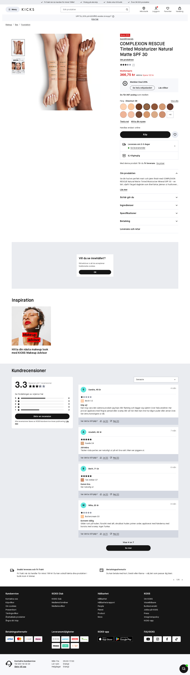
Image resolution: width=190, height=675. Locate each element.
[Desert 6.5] (162, 106)
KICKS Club (56, 599)
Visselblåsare (150, 602)
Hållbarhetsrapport (106, 602)
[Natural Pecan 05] (123, 114)
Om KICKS (148, 599)
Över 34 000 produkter (140, 2)
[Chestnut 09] (146, 106)
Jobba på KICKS (151, 609)
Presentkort (11, 609)
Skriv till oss (20, 666)
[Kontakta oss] (183, 668)
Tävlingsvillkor (12, 613)
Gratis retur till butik (114, 2)
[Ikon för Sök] (127, 9)
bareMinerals (126, 38)
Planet (100, 609)
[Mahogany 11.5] (170, 106)
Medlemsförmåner (60, 602)
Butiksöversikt (150, 606)
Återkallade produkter (15, 617)
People (101, 606)
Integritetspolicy (151, 617)
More (100, 617)
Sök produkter (69, 9)
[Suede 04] (154, 114)
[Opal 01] (131, 114)
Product (101, 613)
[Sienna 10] (139, 114)
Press (146, 613)
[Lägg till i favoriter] (175, 134)
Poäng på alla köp (90, 2)
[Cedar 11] (139, 106)
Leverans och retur (130, 229)
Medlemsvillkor (58, 606)
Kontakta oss (12, 599)
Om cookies (11, 606)
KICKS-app (149, 620)
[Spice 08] (146, 114)
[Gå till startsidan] (28, 9)
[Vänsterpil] (173, 580)
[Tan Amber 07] (162, 114)
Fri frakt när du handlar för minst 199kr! (59, 2)
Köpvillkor (10, 602)
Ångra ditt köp (12, 620)
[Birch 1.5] (123, 106)
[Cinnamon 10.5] (154, 106)
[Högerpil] (182, 580)
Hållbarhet (102, 599)
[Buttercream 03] (131, 106)
